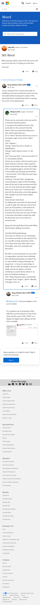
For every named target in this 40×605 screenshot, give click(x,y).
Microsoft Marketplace (8, 546)
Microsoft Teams (7, 512)
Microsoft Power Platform (9, 509)
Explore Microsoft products (9, 414)
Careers (5, 563)
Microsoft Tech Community (9, 543)
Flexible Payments (7, 451)
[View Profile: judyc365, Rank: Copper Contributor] (4, 48)
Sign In (35, 3)
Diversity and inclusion (8, 580)
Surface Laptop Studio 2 (9, 401)
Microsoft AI (6, 495)
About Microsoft (7, 566)
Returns (5, 438)
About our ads (22, 599)
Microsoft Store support (9, 434)
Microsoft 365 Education (9, 472)
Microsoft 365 (6, 505)
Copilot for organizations (9, 404)
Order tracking (6, 441)
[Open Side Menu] (3, 3)
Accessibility (6, 583)
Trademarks (26, 597)
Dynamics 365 (6, 502)
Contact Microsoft (14, 595)
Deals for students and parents (11, 482)
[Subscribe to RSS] (27, 384)
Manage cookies (7, 597)
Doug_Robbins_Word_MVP (16, 85)
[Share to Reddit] (20, 384)
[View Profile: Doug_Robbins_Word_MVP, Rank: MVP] (4, 86)
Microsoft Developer (8, 532)
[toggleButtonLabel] (36, 9)
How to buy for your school (9, 475)
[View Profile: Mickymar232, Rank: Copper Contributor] (7, 113)
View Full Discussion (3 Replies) (13, 80)
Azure (4, 529)
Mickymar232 (15, 112)
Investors (5, 576)
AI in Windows (6, 411)
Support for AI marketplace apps (11, 539)
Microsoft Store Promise (9, 448)
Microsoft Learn (7, 536)
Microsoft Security (7, 499)
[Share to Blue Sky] (23, 384)
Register (28, 3)
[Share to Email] (30, 384)
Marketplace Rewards (8, 550)
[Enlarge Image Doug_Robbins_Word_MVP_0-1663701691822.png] (22, 330)
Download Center (7, 431)
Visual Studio (6, 553)
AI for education (7, 485)
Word (5, 9)
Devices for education (8, 465)
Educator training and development (12, 478)
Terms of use (17, 597)
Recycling (14, 599)
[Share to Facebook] (13, 384)
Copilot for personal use (9, 407)
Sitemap (5, 595)
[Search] (23, 3)
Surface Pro (5, 394)
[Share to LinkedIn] (9, 384)
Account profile (6, 427)
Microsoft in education (8, 461)
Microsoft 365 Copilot (8, 516)
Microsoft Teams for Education (10, 468)
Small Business (6, 519)
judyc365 (11, 47)
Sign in (11, 360)
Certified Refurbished (8, 445)
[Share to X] (16, 384)
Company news (6, 570)
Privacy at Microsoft (8, 573)
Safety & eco (6, 599)
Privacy (23, 595)
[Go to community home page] (7, 3)
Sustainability (6, 587)
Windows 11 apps (7, 418)
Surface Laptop (6, 397)
